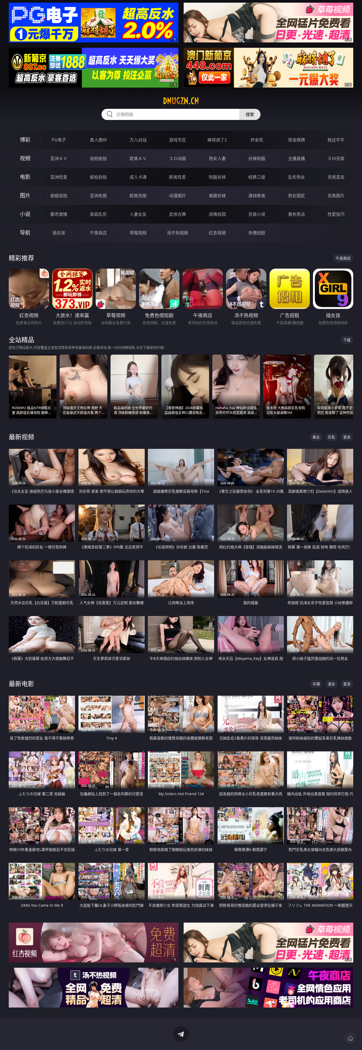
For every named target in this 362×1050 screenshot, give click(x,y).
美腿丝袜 (217, 196)
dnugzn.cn (181, 101)
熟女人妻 (217, 158)
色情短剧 (256, 233)
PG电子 (59, 140)
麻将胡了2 (217, 140)
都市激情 (58, 214)
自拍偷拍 (98, 158)
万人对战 (138, 140)
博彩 (25, 139)
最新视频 (21, 436)
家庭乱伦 (98, 214)
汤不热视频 (177, 233)
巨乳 (331, 437)
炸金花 (256, 140)
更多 (347, 437)
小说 (25, 214)
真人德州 (98, 140)
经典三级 (256, 177)
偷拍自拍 (98, 177)
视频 (25, 158)
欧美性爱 (177, 177)
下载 (347, 339)
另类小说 (256, 214)
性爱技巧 (336, 214)
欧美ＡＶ (138, 158)
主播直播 (296, 158)
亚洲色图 (98, 196)
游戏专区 (177, 140)
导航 (25, 232)
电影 (25, 176)
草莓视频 (138, 233)
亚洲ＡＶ (58, 158)
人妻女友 (138, 214)
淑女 (331, 683)
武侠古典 (177, 214)
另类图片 (336, 196)
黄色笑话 (296, 214)
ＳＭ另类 (336, 158)
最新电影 (21, 683)
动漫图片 (177, 196)
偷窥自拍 (58, 196)
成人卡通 (138, 177)
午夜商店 (98, 233)
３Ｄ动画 (177, 158)
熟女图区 (296, 196)
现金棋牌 (296, 140)
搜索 (250, 114)
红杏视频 (217, 233)
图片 (25, 195)
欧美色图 (138, 196)
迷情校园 (217, 214)
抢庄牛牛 (336, 140)
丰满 (316, 683)
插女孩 (58, 233)
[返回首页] (350, 1038)
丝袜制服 (256, 158)
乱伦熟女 (296, 177)
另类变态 (336, 177)
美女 (316, 437)
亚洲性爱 (58, 177)
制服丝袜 (217, 177)
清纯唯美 (256, 196)
